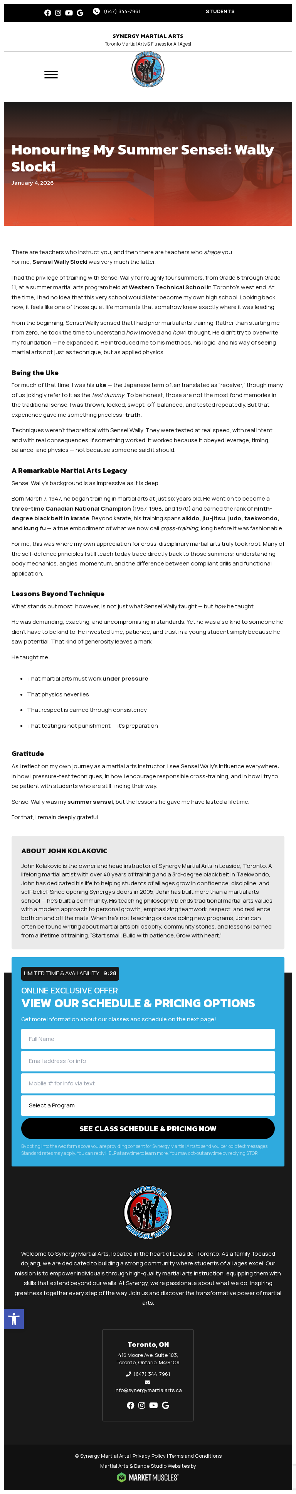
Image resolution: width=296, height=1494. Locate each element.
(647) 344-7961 (122, 11)
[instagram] (58, 13)
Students (220, 11)
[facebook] (47, 13)
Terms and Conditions (195, 1455)
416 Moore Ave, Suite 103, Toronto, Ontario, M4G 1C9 (148, 1358)
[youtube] (69, 13)
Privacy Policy (149, 1455)
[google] (80, 13)
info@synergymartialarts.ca (148, 1390)
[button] (14, 1319)
